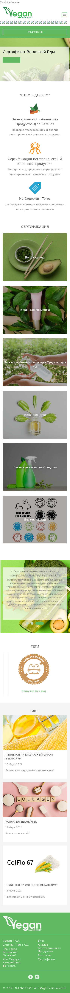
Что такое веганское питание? (10, 952)
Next (60, 593)
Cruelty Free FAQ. (16, 944)
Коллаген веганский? (21, 821)
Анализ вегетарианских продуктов (49, 948)
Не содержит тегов (35, 198)
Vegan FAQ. (11, 940)
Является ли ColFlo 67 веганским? (31, 884)
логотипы (45, 955)
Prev (10, 593)
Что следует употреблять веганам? (12, 962)
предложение (35, 32)
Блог (41, 940)
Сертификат (46, 959)
